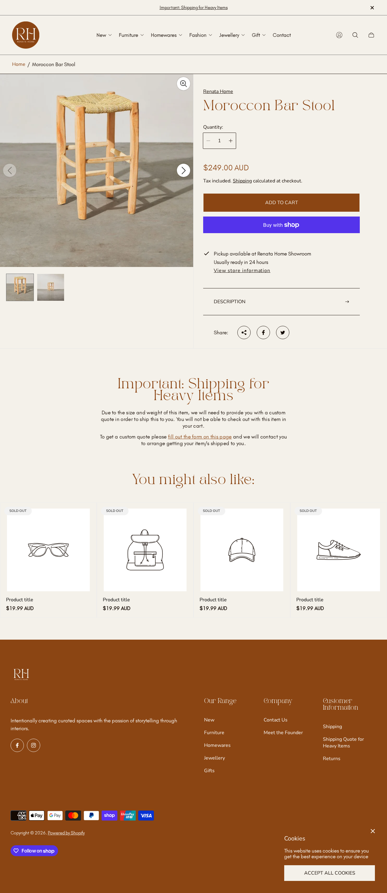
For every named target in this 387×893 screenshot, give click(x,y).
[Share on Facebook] (263, 332)
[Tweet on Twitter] (282, 332)
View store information (242, 271)
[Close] (372, 831)
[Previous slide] (9, 170)
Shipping (242, 181)
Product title (19, 599)
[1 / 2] (20, 287)
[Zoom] (183, 83)
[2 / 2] (51, 287)
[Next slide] (183, 170)
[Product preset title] (48, 550)
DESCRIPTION (230, 301)
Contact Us (276, 720)
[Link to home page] (21, 675)
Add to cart (281, 202)
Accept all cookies (329, 873)
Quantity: (213, 127)
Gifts (209, 770)
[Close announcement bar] (371, 7)
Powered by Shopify (66, 833)
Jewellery (214, 758)
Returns (331, 758)
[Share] (244, 332)
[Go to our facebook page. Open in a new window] (17, 745)
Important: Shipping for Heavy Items (194, 7)
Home (18, 64)
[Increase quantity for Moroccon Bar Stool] (231, 141)
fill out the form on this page (200, 437)
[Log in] (339, 35)
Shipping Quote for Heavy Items (343, 742)
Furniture (214, 732)
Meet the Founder (283, 732)
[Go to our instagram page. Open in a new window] (33, 745)
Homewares (217, 745)
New (209, 720)
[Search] (355, 35)
